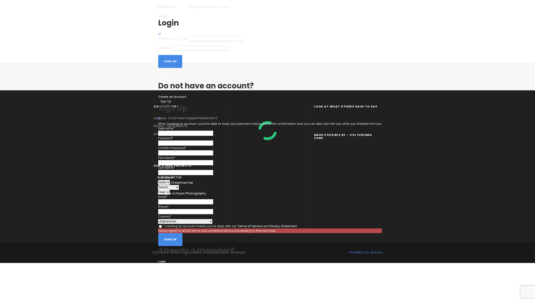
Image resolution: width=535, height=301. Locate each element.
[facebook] (164, 11)
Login (162, 261)
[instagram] (171, 11)
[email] (158, 11)
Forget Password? (171, 74)
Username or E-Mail (172, 39)
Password (165, 48)
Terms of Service (249, 226)
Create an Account (172, 97)
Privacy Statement (283, 226)
